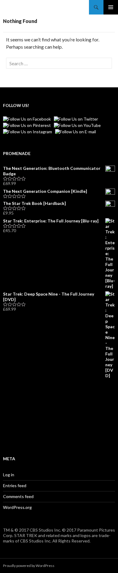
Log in (8, 474)
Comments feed (18, 496)
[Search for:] (59, 63)
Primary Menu (110, 7)
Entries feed (14, 485)
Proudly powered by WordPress (28, 565)
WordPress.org (17, 507)
